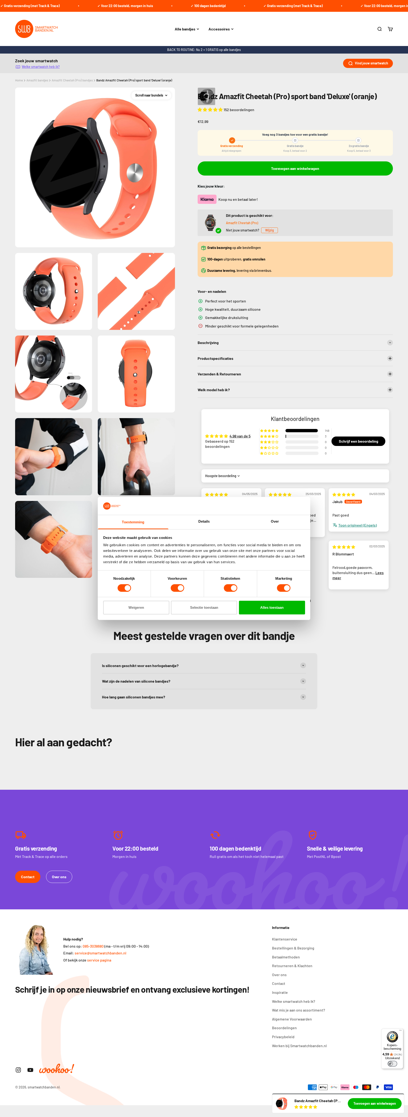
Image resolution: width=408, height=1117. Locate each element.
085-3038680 (93, 946)
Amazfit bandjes (37, 80)
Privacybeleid (283, 1036)
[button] (211, 109)
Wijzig (269, 230)
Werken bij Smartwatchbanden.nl (299, 1045)
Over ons (59, 876)
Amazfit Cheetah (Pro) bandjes (72, 80)
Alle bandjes (185, 29)
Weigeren (136, 608)
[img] (216, 494)
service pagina (99, 960)
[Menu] (400, 1031)
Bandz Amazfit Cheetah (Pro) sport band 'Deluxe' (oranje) (134, 80)
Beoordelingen (284, 1027)
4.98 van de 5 (240, 436)
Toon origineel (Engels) (357, 525)
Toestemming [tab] (133, 522)
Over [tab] (275, 522)
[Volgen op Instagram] (18, 1070)
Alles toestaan (272, 608)
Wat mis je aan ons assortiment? (298, 1010)
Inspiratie (280, 992)
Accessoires (219, 29)
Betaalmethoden (286, 957)
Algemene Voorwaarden (292, 1019)
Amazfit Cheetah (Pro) (242, 223)
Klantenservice (284, 939)
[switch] (177, 588)
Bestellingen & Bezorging (293, 948)
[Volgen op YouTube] (30, 1070)
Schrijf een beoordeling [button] (358, 441)
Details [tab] (204, 522)
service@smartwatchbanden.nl (100, 953)
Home (19, 80)
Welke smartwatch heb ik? (41, 67)
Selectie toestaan (204, 608)
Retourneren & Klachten (292, 965)
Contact (27, 876)
